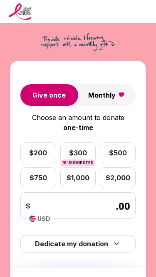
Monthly (102, 95)
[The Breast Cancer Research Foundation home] (19, 11)
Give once (49, 95)
